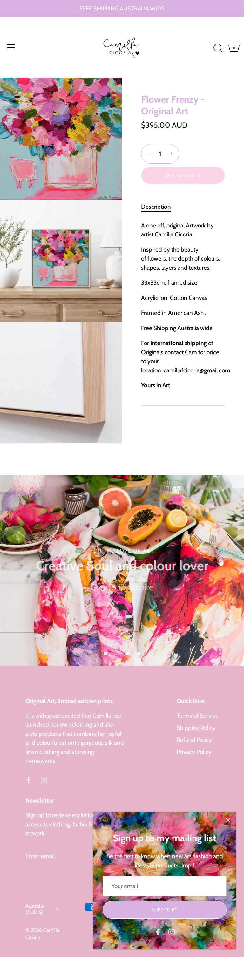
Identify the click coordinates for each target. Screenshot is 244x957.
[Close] (228, 820)
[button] (105, 653)
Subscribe (165, 909)
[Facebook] (158, 931)
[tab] (159, 207)
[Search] (218, 48)
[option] (122, 570)
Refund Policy (194, 739)
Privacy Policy (194, 752)
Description (156, 206)
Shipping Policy (196, 727)
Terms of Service (198, 715)
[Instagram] (171, 931)
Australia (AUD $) (34, 909)
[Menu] (11, 47)
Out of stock (183, 175)
